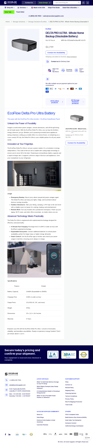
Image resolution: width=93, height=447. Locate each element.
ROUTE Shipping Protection (73, 402)
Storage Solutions (19, 21)
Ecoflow (48, 29)
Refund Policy (69, 387)
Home (8, 21)
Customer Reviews (42, 425)
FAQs (66, 382)
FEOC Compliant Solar (72, 414)
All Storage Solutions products (75, 101)
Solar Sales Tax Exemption (73, 420)
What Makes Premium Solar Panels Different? (47, 387)
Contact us (55, 61)
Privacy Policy (69, 399)
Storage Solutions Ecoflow (37, 21)
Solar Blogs (40, 417)
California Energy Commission (74, 426)
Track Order (68, 405)
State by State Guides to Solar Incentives (46, 421)
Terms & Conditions (71, 396)
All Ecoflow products (54, 101)
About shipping (72, 57)
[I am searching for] (79, 3)
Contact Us (68, 385)
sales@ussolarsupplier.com (53, 16)
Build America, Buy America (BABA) (76, 417)
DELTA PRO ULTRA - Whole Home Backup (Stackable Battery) (76, 129)
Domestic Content (70, 423)
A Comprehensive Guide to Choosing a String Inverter (48, 392)
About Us (39, 414)
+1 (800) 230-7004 (34, 16)
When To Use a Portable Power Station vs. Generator (46, 396)
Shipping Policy (69, 390)
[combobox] (67, 3)
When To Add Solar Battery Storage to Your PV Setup (48, 382)
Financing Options (70, 393)
